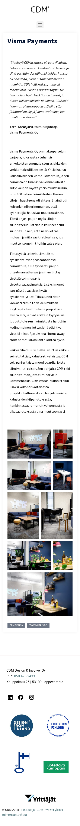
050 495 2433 (24, 676)
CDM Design (16, 625)
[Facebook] (21, 697)
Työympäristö (38, 625)
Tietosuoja (28, 809)
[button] (40, 24)
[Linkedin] (10, 697)
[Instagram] (31, 697)
